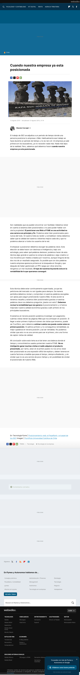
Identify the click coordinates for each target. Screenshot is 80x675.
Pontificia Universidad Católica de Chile (41, 438)
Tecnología (30, 444)
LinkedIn (28, 561)
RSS (20, 561)
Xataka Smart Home (8, 628)
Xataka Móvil (8, 622)
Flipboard (69, 7)
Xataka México (8, 657)
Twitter (73, 7)
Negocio (57, 585)
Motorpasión (68, 619)
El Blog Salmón (23, 639)
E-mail (21, 78)
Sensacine (37, 619)
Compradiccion (8, 645)
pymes (6, 585)
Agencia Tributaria (52, 7)
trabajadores (58, 589)
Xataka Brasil (8, 660)
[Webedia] (75, 1)
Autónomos (32, 585)
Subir (70, 610)
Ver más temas (10, 594)
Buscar (73, 602)
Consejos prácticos (10, 578)
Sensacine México (39, 657)
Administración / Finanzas (37, 578)
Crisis (8, 52)
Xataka (6, 619)
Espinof (36, 622)
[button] (23, 128)
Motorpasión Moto (69, 622)
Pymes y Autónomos (22, 643)
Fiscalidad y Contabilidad (16, 7)
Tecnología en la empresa (46, 444)
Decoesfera (8, 642)
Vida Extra (22, 622)
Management (33, 582)
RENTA (40, 7)
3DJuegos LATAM (24, 657)
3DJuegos (22, 619)
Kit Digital (32, 7)
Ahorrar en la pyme (10, 589)
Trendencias (8, 639)
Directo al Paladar (54, 619)
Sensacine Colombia (37, 660)
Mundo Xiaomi (8, 632)
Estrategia (57, 578)
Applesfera (7, 625)
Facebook (76, 7)
